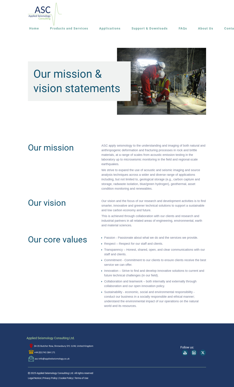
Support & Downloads (150, 28)
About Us (205, 28)
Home (34, 28)
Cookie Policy (65, 378)
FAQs (183, 28)
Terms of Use (81, 378)
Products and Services (69, 28)
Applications (110, 28)
